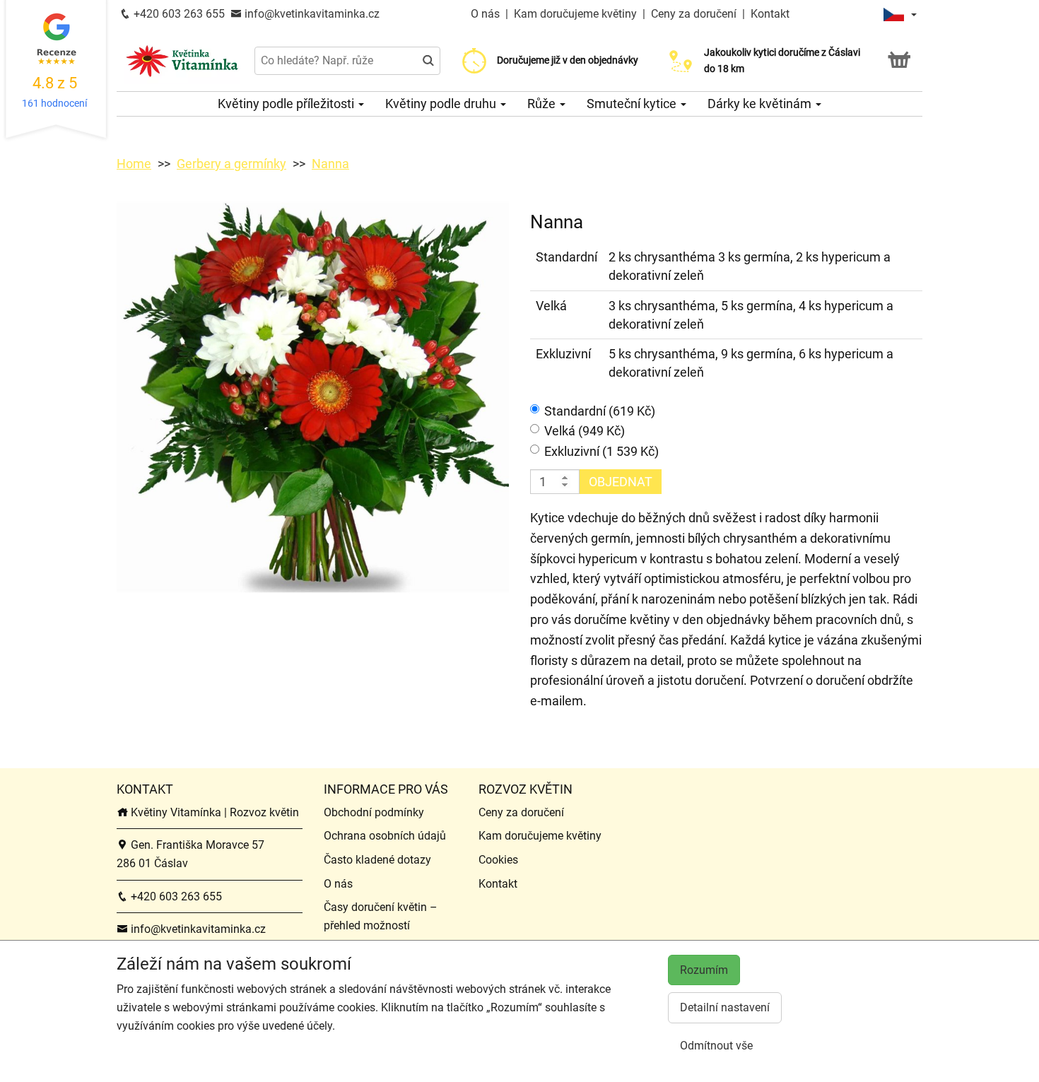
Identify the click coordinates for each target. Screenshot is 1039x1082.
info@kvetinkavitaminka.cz (311, 13)
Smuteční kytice (633, 103)
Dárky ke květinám (761, 103)
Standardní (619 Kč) (599, 411)
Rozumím (704, 970)
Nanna (330, 163)
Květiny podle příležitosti (287, 103)
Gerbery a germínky (231, 163)
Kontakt (770, 13)
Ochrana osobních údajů (385, 835)
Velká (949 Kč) (584, 430)
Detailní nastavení (725, 1007)
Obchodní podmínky (374, 812)
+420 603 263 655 (178, 13)
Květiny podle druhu (442, 103)
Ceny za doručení (693, 13)
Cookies (498, 859)
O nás (487, 13)
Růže (542, 103)
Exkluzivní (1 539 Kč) (601, 451)
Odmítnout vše (716, 1045)
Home (134, 163)
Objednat (620, 481)
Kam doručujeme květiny (575, 13)
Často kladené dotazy (377, 859)
